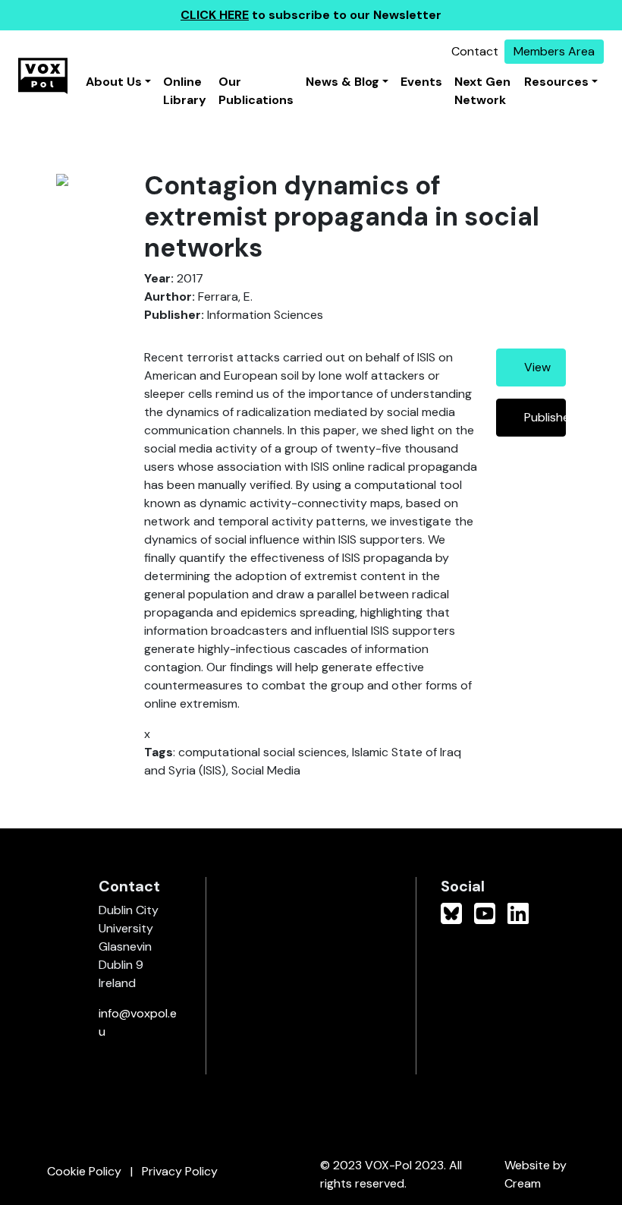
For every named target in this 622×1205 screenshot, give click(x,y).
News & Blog (342, 82)
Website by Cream (535, 1174)
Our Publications (256, 91)
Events (421, 82)
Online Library (184, 91)
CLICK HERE (215, 15)
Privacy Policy (180, 1171)
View (537, 367)
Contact (474, 51)
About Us (114, 82)
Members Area (554, 51)
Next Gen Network (482, 91)
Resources (556, 82)
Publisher (545, 417)
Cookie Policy (84, 1171)
